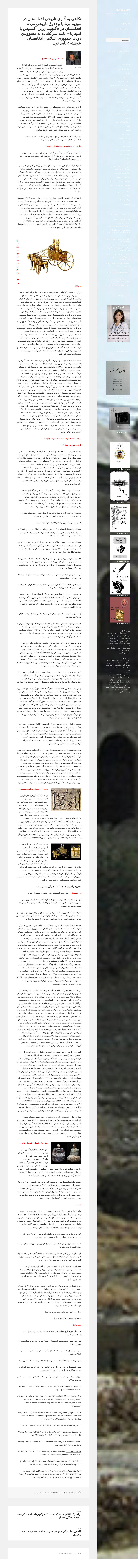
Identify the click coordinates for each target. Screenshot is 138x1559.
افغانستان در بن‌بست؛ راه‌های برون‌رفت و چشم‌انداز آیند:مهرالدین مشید (118, 272)
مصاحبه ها (126, 142)
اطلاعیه (127, 73)
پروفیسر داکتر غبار (123, 81)
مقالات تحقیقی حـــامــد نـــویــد (119, 181)
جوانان (128, 97)
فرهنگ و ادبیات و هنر (123, 122)
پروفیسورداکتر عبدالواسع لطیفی (119, 85)
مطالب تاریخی (125, 146)
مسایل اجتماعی (124, 138)
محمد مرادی (126, 134)
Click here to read (123, 352)
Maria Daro (123, 9)
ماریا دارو (62, 1492)
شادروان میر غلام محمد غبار (120, 114)
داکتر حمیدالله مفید (123, 106)
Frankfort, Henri (27, 1461)
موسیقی (127, 204)
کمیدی (128, 130)
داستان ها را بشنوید (123, 102)
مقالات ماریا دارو (124, 200)
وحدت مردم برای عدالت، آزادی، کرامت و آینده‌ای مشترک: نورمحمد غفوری (118, 232)
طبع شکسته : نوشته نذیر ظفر (119, 285)
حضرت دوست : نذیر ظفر (121, 219)
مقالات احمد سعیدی (123, 177)
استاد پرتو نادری (124, 69)
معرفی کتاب (125, 162)
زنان (128, 110)
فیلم (128, 126)
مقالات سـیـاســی (124, 192)
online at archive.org (41, 1403)
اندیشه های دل (125, 77)
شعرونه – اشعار (124, 118)
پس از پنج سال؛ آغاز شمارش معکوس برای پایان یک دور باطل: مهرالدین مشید (119, 248)
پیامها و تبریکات (125, 93)
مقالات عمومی (125, 196)
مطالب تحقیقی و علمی (122, 150)
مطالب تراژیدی (125, 154)
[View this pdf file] (116, 352)
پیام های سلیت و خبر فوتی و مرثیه (118, 89)
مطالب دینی (126, 158)
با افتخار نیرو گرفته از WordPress (69, 1554)
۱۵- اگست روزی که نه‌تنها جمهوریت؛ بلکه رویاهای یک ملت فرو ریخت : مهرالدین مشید (118, 256)
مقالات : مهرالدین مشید (122, 173)
